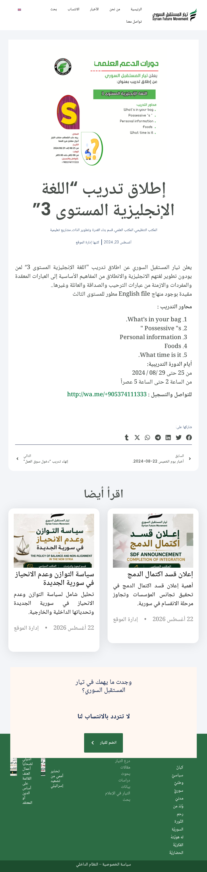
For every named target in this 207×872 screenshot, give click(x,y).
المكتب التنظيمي (146, 229)
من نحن (114, 8)
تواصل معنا (134, 21)
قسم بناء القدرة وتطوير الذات (92, 229)
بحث (53, 8)
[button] (189, 438)
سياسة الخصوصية (116, 864)
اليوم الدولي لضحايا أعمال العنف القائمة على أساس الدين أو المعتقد (27, 778)
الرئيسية (136, 8)
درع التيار (122, 761)
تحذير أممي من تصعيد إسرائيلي (57, 778)
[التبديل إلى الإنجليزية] (19, 9)
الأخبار (94, 8)
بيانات (125, 787)
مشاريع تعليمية (60, 229)
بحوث (125, 774)
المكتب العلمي (124, 229)
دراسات (124, 780)
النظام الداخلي (87, 864)
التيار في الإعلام (117, 793)
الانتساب (73, 8)
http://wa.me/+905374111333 (107, 395)
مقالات (125, 767)
